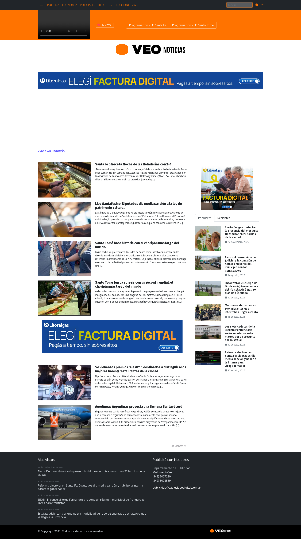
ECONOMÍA (69, 5)
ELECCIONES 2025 (126, 5)
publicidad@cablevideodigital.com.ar (177, 487)
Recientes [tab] (223, 218)
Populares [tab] (204, 218)
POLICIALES (87, 5)
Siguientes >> (179, 445)
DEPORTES (105, 5)
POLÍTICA (53, 5)
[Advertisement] (150, 119)
